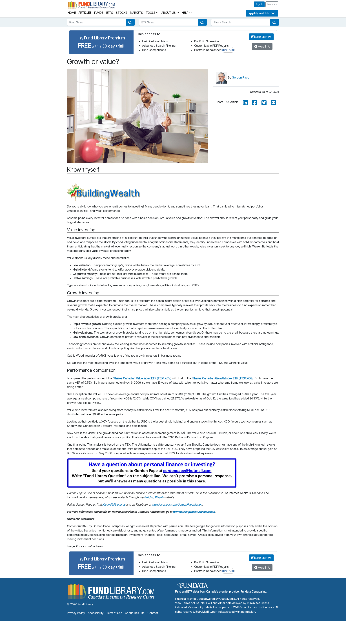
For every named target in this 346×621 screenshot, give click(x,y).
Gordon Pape (240, 77)
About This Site (135, 613)
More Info (263, 46)
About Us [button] (168, 12)
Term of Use (114, 613)
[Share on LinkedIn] (245, 103)
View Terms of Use (187, 603)
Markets (136, 12)
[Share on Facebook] (254, 103)
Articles (85, 12)
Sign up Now (263, 37)
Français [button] (272, 4)
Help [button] (185, 12)
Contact (152, 613)
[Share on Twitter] (264, 103)
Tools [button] (151, 12)
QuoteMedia (227, 598)
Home (72, 12)
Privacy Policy (76, 613)
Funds (98, 12)
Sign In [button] (259, 4)
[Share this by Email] (273, 103)
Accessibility (95, 613)
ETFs (109, 12)
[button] (130, 22)
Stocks (121, 12)
